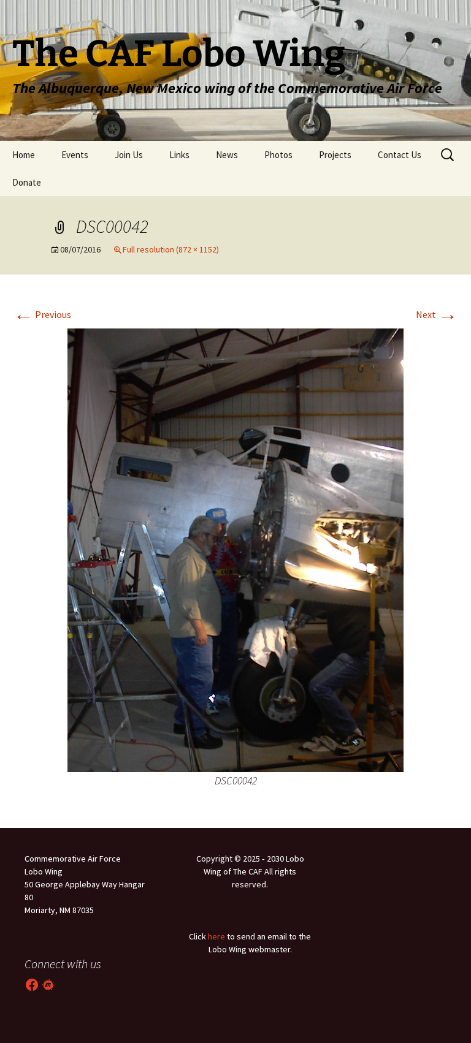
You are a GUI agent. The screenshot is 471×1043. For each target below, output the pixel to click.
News (227, 155)
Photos (278, 155)
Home (23, 155)
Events (74, 155)
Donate (26, 182)
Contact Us (399, 155)
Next (437, 314)
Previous (42, 314)
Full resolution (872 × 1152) (171, 249)
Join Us (129, 155)
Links (179, 155)
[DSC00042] (235, 549)
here (216, 936)
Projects (335, 155)
